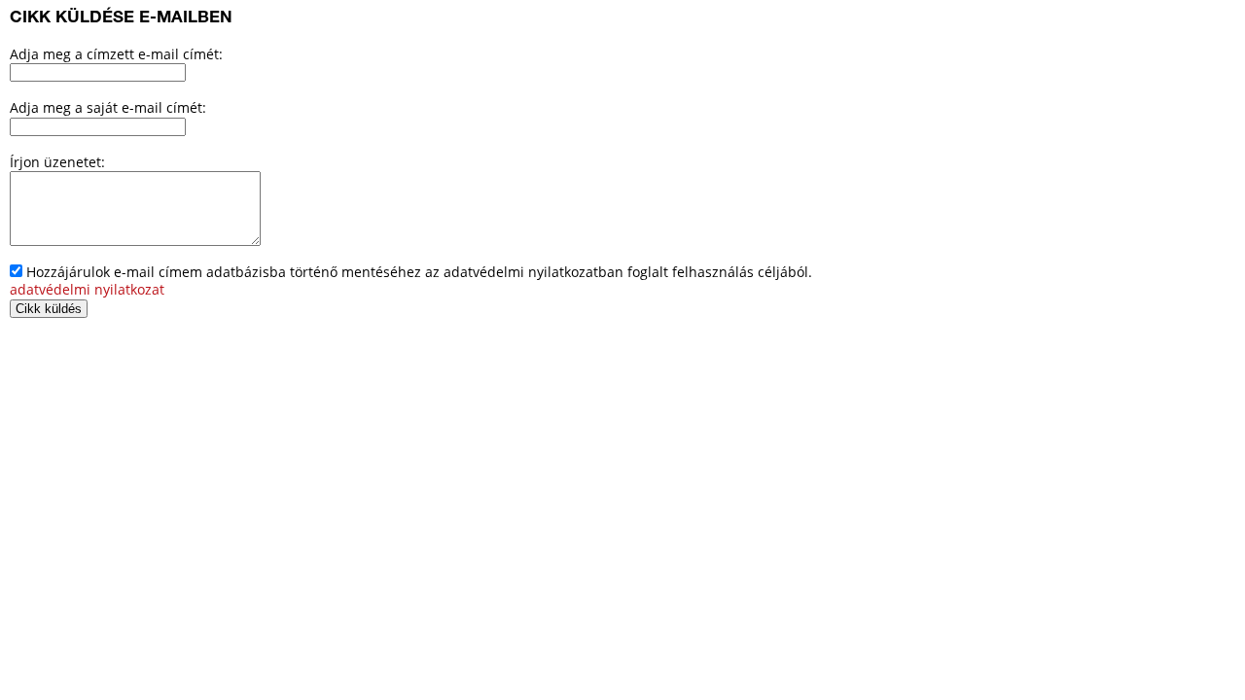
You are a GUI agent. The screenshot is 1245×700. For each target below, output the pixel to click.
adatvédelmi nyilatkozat (87, 289)
